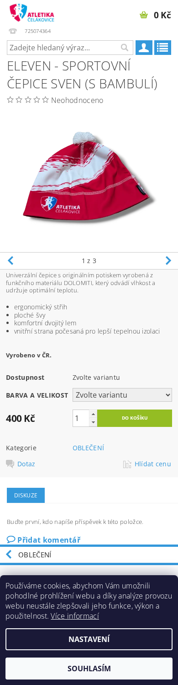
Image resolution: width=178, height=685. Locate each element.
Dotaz (26, 464)
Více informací (75, 616)
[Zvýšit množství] (93, 414)
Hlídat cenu (153, 464)
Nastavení (89, 639)
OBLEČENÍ (89, 447)
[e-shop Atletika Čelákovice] (32, 12)
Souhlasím (89, 668)
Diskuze (25, 495)
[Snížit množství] (93, 422)
